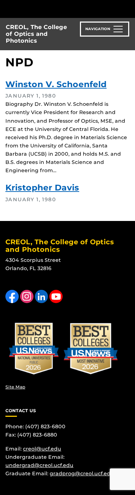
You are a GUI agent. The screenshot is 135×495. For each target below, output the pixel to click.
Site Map (15, 387)
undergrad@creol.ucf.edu (39, 465)
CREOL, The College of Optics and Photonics (36, 34)
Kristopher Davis (42, 188)
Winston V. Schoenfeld (56, 84)
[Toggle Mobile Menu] (127, 8)
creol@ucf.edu (42, 449)
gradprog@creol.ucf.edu (82, 473)
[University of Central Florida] (54, 8)
